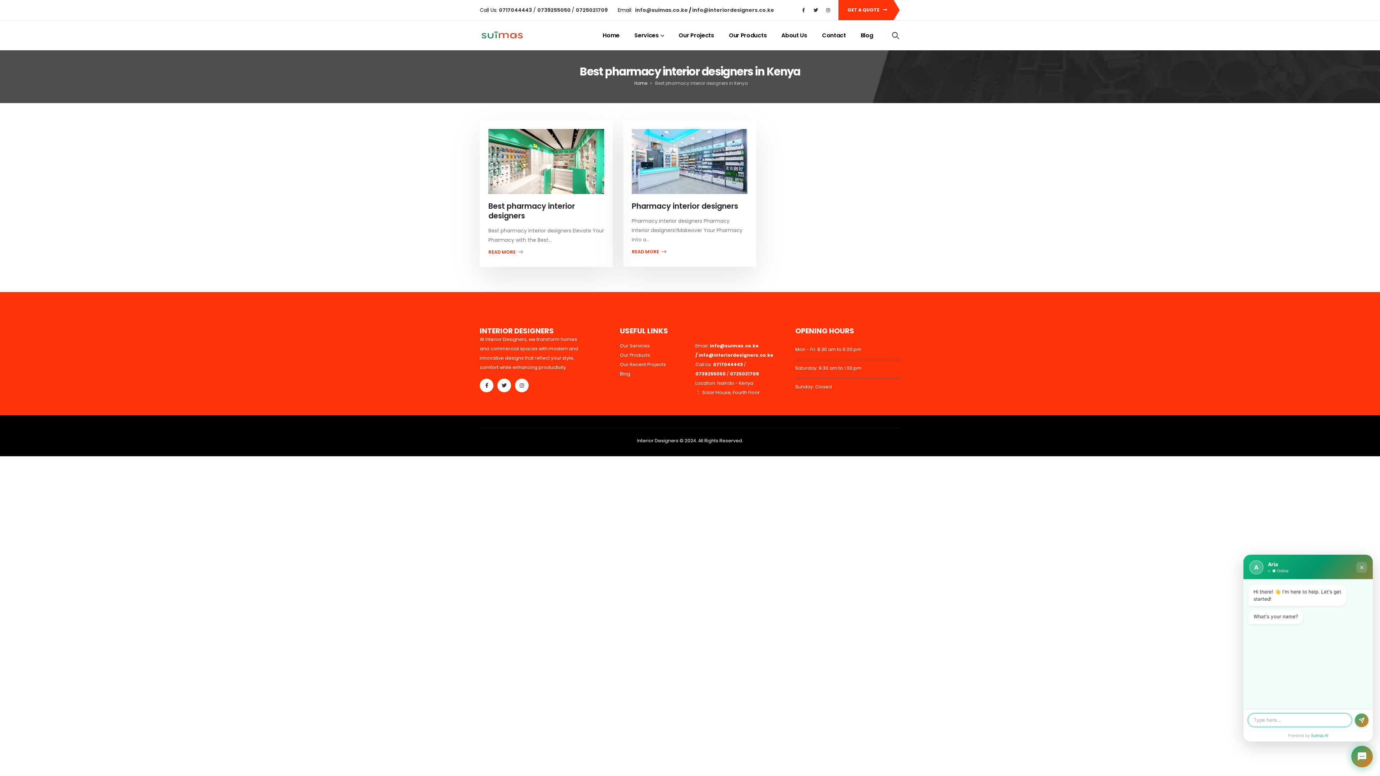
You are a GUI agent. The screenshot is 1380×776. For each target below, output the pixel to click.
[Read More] (546, 161)
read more (502, 252)
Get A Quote (863, 10)
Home (611, 35)
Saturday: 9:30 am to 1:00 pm (828, 368)
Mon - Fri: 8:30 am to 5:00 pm (828, 349)
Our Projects (696, 35)
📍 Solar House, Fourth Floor (727, 392)
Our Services (635, 346)
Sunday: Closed (813, 387)
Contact (834, 35)
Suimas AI (1319, 735)
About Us (794, 35)
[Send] (1361, 720)
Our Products (748, 35)
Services (646, 35)
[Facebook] (804, 10)
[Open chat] (1362, 756)
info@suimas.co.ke (662, 10)
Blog (867, 35)
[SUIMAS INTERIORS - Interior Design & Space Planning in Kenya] (502, 36)
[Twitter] (816, 10)
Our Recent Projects (643, 364)
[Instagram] (828, 10)
